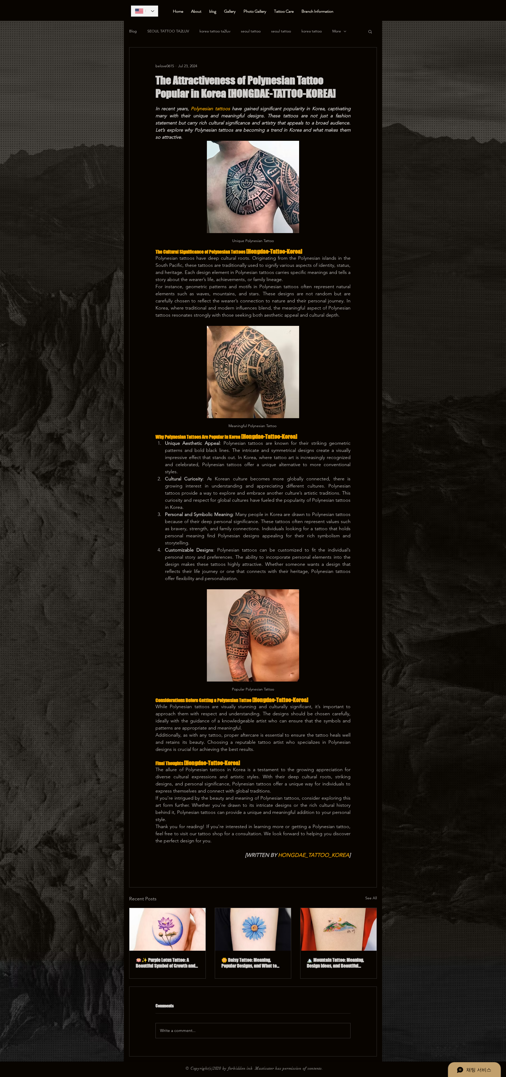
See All (371, 898)
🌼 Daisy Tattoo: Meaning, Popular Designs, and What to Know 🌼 (249, 963)
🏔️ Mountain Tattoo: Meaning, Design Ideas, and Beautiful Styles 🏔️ (335, 963)
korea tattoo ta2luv (215, 31)
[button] (370, 31)
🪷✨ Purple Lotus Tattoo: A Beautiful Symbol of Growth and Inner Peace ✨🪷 (165, 963)
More (336, 31)
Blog (133, 31)
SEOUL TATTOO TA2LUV (168, 31)
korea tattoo (311, 31)
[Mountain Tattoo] (338, 929)
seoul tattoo (251, 31)
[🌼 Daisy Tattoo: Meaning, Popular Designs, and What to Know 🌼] (253, 929)
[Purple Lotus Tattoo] (167, 929)
